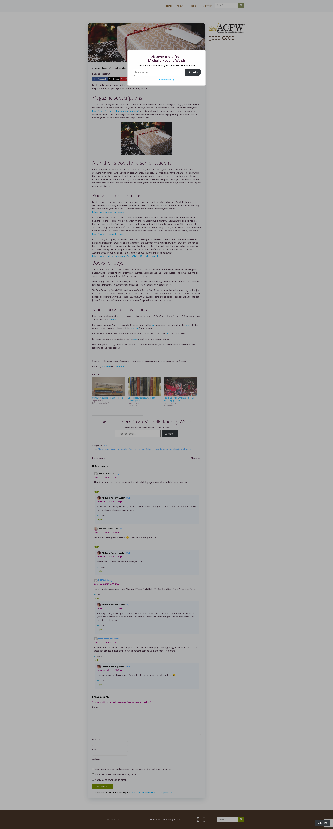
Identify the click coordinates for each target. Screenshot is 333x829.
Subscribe (193, 72)
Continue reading (166, 79)
